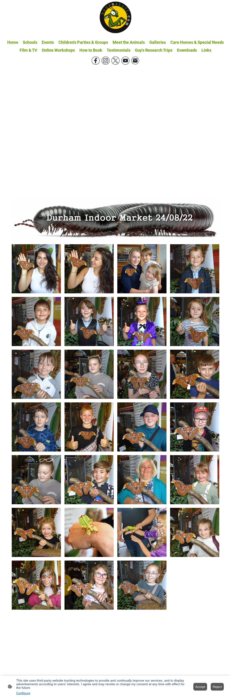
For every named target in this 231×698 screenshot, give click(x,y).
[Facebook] (96, 61)
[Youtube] (125, 61)
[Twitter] (115, 61)
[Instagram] (106, 61)
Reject (217, 687)
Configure (23, 693)
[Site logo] (115, 17)
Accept (200, 687)
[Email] (135, 61)
